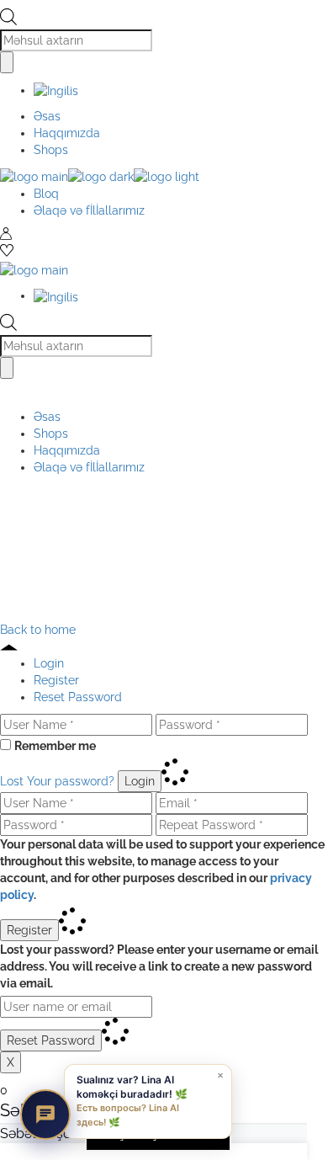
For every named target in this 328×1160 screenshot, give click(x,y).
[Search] (6, 62)
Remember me (55, 746)
